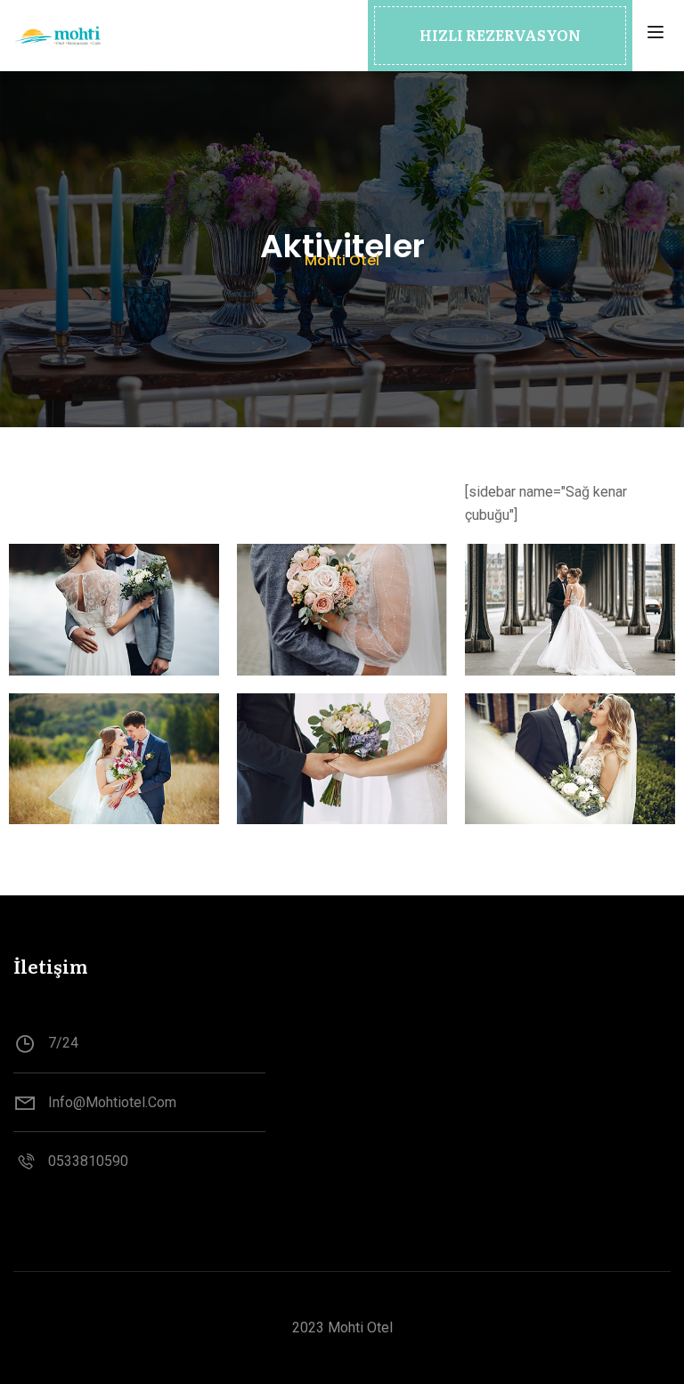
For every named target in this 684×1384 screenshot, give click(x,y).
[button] (500, 35)
